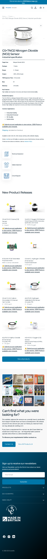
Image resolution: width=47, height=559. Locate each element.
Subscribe (23, 482)
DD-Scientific (11, 551)
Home (4, 16)
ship (7, 139)
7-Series (10, 16)
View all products (23, 359)
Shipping (5, 130)
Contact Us (9, 444)
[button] (3, 7)
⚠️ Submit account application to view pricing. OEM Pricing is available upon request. (12, 230)
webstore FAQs (28, 141)
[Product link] (12, 215)
